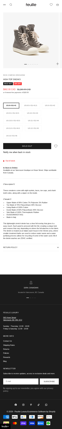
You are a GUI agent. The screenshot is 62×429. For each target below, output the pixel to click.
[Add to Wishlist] (56, 146)
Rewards (6, 357)
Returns (6, 349)
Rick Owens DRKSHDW (14, 75)
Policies (6, 353)
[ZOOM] (57, 64)
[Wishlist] (51, 4)
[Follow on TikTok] (38, 404)
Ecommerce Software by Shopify (41, 412)
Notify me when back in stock (17, 152)
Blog (5, 361)
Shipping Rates (9, 345)
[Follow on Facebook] (15, 404)
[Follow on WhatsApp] (46, 404)
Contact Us (7, 341)
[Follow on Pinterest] (31, 404)
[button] (5, 426)
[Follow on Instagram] (23, 404)
